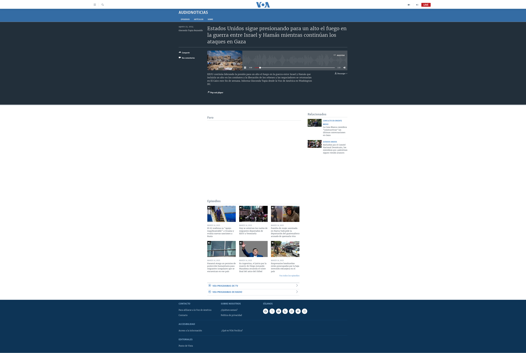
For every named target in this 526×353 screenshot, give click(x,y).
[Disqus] (254, 155)
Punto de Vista (186, 346)
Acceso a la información (190, 330)
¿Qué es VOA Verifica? (232, 330)
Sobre (210, 20)
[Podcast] (291, 311)
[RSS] (285, 311)
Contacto (183, 315)
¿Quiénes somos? (229, 310)
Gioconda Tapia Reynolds (191, 30)
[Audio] (417, 5)
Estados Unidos (330, 142)
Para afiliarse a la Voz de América (195, 310)
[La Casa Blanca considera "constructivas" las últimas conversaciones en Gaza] (315, 123)
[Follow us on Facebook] (265, 311)
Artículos (198, 20)
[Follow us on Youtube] (278, 311)
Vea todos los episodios (289, 276)
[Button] (184, 53)
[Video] (409, 5)
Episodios (185, 20)
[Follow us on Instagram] (304, 311)
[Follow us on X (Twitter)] (272, 311)
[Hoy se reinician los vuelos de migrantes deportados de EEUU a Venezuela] (253, 214)
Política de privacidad (231, 315)
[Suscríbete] (298, 311)
